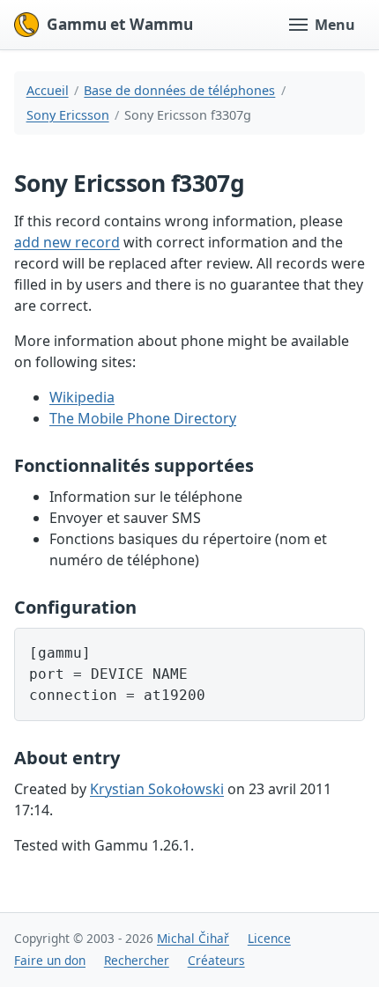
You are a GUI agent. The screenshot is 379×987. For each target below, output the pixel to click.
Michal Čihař (193, 938)
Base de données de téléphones (179, 90)
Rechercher (136, 960)
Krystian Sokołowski (157, 789)
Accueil (47, 90)
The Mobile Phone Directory (142, 418)
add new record (67, 242)
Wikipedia (82, 397)
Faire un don (49, 960)
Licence (269, 938)
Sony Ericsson (67, 115)
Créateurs (216, 960)
